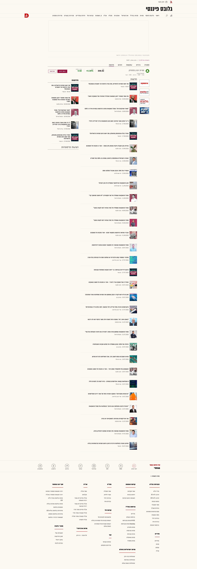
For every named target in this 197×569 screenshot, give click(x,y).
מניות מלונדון (131, 527)
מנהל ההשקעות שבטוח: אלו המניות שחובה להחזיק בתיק (111, 431)
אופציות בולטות (58, 507)
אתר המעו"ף (155, 505)
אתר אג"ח (84, 491)
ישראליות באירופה (129, 560)
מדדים (133, 514)
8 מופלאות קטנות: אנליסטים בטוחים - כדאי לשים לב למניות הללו (109, 381)
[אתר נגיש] (27, 16)
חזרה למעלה (156, 476)
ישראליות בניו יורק (129, 556)
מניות (157, 544)
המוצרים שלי (59, 533)
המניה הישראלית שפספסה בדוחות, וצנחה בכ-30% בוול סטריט (109, 158)
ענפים (157, 548)
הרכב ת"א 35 (155, 495)
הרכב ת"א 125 (154, 498)
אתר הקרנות (131, 491)
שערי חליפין (107, 495)
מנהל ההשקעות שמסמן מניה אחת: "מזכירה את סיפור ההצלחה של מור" (107, 332)
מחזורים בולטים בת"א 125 (54, 511)
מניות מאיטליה (131, 537)
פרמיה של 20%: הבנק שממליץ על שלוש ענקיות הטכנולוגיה (111, 344)
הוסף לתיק (62, 71)
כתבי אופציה (155, 515)
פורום (120, 65)
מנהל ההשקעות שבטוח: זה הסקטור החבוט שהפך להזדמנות (110, 245)
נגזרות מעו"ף (155, 508)
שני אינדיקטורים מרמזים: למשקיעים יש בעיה (115, 419)
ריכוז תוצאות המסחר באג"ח (54, 495)
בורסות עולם (138, 55)
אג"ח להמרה (83, 520)
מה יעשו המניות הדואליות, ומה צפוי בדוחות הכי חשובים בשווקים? (108, 84)
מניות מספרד (131, 541)
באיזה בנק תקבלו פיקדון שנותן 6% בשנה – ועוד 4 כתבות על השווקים (107, 146)
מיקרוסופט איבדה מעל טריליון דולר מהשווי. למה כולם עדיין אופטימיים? (107, 307)
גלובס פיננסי (159, 9)
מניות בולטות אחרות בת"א (55, 504)
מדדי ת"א (156, 491)
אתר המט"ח (107, 491)
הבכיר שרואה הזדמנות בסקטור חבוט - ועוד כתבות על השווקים (109, 233)
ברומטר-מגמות (154, 525)
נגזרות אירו (155, 522)
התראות (52, 71)
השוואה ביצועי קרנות (129, 498)
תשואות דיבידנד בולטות (55, 517)
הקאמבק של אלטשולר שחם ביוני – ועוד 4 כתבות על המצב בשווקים (108, 369)
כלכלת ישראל (107, 542)
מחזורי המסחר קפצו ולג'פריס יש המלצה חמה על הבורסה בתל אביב (108, 257)
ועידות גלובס (59, 543)
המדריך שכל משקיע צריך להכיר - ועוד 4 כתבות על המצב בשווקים (109, 282)
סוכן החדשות (59, 536)
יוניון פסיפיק (124, 55)
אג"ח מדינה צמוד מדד (80, 509)
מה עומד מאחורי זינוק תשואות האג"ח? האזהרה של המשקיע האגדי (108, 96)
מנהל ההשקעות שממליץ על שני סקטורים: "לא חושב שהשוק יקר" (109, 195)
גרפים (138, 65)
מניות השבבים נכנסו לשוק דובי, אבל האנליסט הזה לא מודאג (110, 357)
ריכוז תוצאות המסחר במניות (54, 491)
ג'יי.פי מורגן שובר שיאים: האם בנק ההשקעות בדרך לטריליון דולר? (109, 121)
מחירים (157, 541)
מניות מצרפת (131, 534)
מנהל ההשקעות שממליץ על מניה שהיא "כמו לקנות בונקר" (111, 208)
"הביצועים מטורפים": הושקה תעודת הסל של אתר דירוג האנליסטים (108, 394)
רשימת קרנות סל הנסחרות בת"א (101, 520)
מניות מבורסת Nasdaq (128, 524)
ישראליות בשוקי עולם (128, 563)
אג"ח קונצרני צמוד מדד (80, 513)
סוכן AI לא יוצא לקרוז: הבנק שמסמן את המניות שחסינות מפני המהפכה (107, 295)
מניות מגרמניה (131, 531)
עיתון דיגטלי (59, 540)
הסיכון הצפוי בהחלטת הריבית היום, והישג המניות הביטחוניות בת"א (108, 443)
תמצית (146, 65)
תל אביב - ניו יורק (81, 535)
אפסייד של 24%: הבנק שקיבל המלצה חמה (116, 171)
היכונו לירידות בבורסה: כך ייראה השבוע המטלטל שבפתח (111, 270)
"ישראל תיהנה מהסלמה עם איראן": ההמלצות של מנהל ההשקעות (109, 406)
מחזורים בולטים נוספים (55, 514)
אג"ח (157, 551)
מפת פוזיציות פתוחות (152, 512)
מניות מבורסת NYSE (129, 520)
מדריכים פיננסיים (106, 545)
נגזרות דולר (155, 518)
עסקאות (129, 65)
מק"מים (84, 495)
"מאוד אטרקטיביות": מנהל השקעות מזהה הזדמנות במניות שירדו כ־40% (107, 109)
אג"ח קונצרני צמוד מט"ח (79, 516)
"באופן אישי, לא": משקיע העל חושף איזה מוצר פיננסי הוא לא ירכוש (108, 319)
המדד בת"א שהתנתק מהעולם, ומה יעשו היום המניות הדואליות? (109, 133)
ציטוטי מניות (155, 501)
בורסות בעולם (130, 517)
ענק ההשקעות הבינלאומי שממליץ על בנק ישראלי (114, 183)
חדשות (111, 65)
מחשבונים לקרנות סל (104, 517)
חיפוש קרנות (131, 495)
